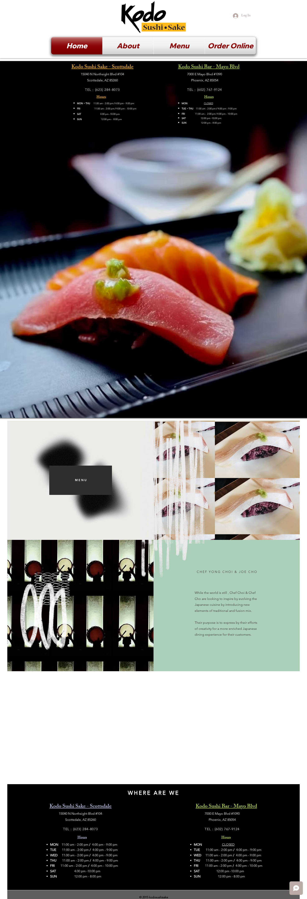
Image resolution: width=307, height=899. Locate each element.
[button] (230, 45)
